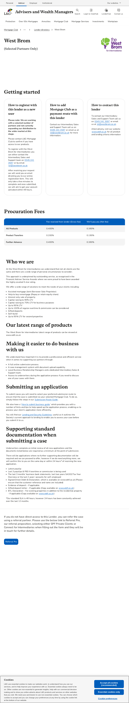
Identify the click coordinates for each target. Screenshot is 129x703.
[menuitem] (91, 12)
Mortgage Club (11, 29)
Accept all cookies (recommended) (109, 684)
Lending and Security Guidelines (37, 414)
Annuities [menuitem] (46, 21)
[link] (9, 3)
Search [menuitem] (77, 14)
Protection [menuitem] (10, 21)
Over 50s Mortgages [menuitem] (28, 21)
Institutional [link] (47, 3)
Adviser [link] (21, 3)
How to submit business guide (36, 404)
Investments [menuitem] (98, 21)
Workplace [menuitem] (113, 21)
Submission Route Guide (46, 399)
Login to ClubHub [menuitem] (91, 14)
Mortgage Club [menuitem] (61, 21)
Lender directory (42, 29)
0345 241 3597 (57, 130)
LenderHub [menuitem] (106, 14)
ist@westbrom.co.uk (18, 165)
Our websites (112, 3)
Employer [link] (33, 3)
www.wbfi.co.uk (99, 131)
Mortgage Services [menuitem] (80, 21)
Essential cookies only (109, 692)
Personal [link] (9, 3)
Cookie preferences (107, 699)
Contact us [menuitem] (118, 14)
